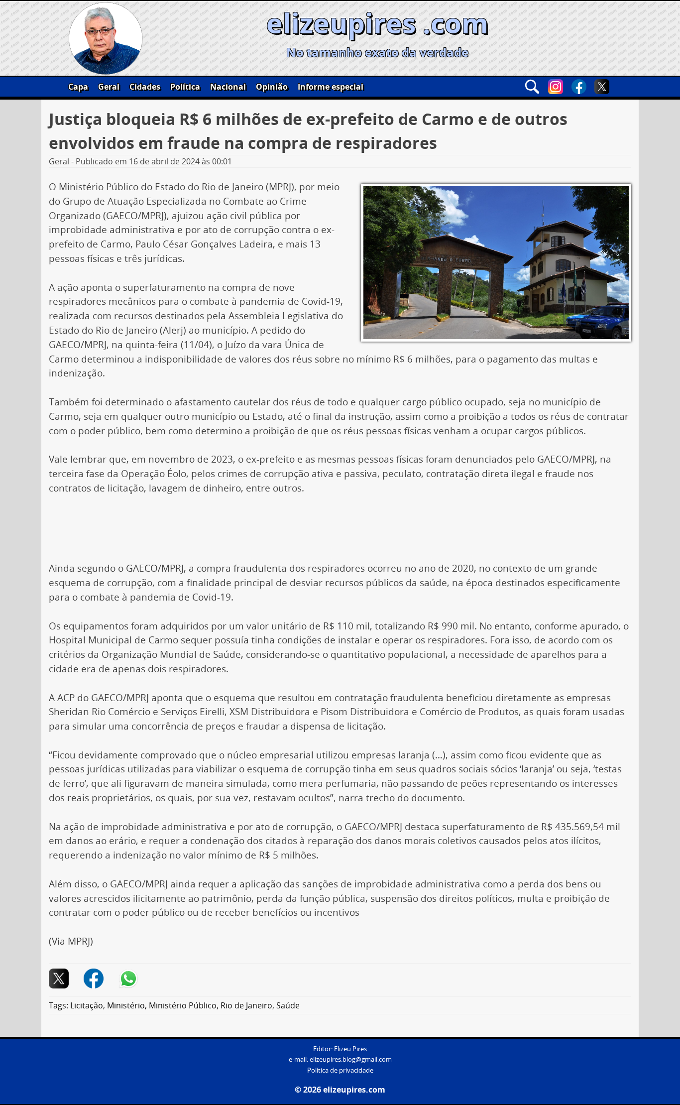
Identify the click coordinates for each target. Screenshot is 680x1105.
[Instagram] (555, 86)
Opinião (272, 86)
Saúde (288, 1005)
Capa (78, 86)
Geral (108, 86)
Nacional (228, 86)
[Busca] (532, 86)
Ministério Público (183, 1005)
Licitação (86, 1005)
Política (185, 86)
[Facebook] (578, 86)
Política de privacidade (340, 1070)
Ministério (126, 1005)
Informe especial (330, 86)
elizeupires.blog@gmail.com (351, 1059)
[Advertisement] (340, 531)
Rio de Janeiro (246, 1005)
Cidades (144, 86)
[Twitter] (601, 86)
